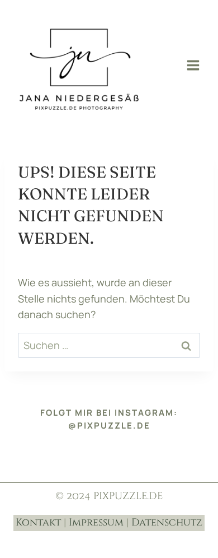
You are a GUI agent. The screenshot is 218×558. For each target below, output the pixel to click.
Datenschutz (166, 522)
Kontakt (38, 522)
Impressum (96, 522)
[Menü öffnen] (193, 65)
